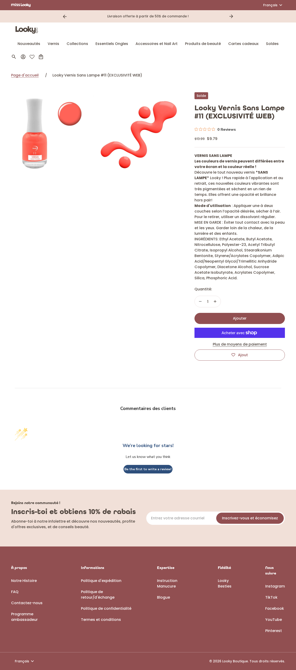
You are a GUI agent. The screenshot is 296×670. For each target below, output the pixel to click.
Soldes (272, 43)
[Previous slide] (65, 16)
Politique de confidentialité (106, 608)
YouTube (273, 619)
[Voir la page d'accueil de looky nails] (28, 30)
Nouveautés (29, 43)
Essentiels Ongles (112, 43)
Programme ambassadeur (24, 616)
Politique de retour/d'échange (97, 594)
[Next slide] (231, 16)
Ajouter (240, 318)
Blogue (163, 597)
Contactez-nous (27, 603)
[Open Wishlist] (32, 56)
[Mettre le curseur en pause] (237, 16)
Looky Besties (224, 583)
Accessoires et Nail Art (157, 43)
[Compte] (23, 57)
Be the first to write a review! (148, 469)
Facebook (274, 608)
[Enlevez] (200, 301)
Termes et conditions (101, 619)
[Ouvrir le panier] (41, 57)
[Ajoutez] (215, 301)
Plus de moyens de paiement (240, 344)
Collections (77, 43)
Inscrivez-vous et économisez (250, 518)
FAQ (14, 591)
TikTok (271, 597)
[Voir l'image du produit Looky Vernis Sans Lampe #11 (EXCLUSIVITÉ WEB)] (52, 134)
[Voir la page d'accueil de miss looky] (21, 5)
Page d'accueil (25, 75)
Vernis (53, 43)
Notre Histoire (24, 580)
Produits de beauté (203, 43)
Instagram (275, 586)
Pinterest (273, 630)
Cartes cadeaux (243, 43)
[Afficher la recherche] (14, 57)
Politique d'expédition (101, 580)
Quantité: (203, 289)
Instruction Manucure (167, 583)
